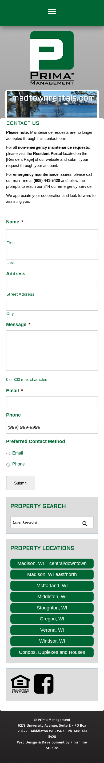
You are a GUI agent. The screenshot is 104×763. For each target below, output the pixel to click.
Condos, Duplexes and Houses (52, 652)
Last (10, 263)
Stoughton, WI (52, 608)
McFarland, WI (52, 585)
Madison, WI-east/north (52, 574)
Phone (18, 464)
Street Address (20, 294)
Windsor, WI (52, 641)
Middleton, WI (52, 596)
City (10, 313)
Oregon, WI (52, 618)
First (10, 243)
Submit (20, 483)
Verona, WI (52, 630)
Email (17, 453)
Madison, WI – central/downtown (52, 563)
